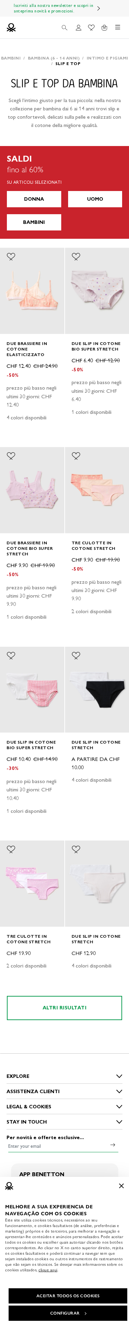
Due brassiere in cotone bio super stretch (30, 548)
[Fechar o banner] (121, 1185)
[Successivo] (98, 8)
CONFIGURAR (65, 1313)
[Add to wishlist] (11, 257)
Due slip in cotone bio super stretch (96, 346)
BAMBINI (34, 222)
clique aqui (48, 1270)
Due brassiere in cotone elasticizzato (27, 349)
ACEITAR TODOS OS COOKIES (68, 1295)
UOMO (95, 199)
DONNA (34, 199)
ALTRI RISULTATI (65, 1008)
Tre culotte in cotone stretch (94, 545)
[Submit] (112, 1144)
